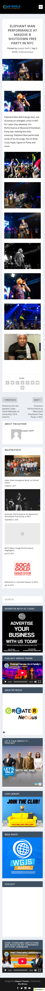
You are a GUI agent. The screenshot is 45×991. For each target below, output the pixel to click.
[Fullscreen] (39, 681)
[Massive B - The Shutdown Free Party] (22, 177)
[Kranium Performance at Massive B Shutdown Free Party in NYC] (22, 500)
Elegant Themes (22, 981)
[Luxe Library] (22, 827)
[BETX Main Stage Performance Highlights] (22, 534)
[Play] (5, 681)
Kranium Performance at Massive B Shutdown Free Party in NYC (21, 515)
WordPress (22, 984)
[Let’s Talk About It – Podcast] (22, 786)
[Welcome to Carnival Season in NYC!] (22, 567)
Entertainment (26, 51)
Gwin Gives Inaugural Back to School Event (22, 481)
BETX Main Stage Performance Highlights (19, 549)
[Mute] (35, 681)
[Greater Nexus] (22, 733)
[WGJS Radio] (22, 857)
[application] (22, 672)
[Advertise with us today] (22, 632)
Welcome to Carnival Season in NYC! (21, 582)
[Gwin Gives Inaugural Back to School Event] (22, 466)
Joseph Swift (24, 48)
